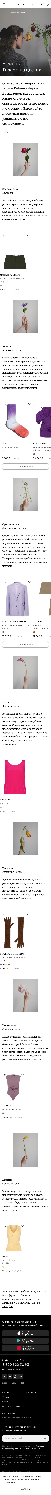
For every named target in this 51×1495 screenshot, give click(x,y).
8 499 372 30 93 (15, 1360)
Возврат (5, 1402)
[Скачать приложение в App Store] (25, 1333)
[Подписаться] (45, 1438)
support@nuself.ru (11, 1369)
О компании (31, 1392)
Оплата (5, 1397)
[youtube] (20, 1376)
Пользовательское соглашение (16, 1471)
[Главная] (25, 4)
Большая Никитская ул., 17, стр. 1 (16, 1417)
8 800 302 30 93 (15, 1365)
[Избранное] (42, 4)
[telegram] (10, 1376)
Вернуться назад (16, 12)
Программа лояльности (13, 1406)
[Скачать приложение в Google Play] (25, 1341)
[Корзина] (47, 4)
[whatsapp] (15, 1376)
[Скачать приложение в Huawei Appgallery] (25, 1348)
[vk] (4, 1376)
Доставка (6, 1392)
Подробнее (9, 1482)
